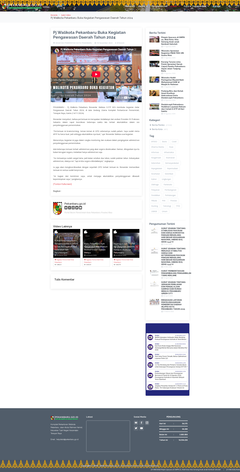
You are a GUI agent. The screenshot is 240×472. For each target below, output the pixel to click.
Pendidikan (155, 195)
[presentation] (55, 247)
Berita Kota (159, 129)
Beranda (130, 6)
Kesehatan (155, 174)
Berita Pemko (161, 125)
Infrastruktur (169, 152)
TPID (178, 206)
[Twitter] (76, 208)
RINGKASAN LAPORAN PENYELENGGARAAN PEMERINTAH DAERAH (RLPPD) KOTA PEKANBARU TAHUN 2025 (173, 304)
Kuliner (154, 179)
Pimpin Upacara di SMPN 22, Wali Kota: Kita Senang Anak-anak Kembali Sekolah (173, 40)
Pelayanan (155, 190)
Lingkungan (166, 179)
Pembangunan (170, 190)
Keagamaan (156, 157)
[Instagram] (73, 208)
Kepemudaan (172, 168)
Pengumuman (159, 6)
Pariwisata (168, 184)
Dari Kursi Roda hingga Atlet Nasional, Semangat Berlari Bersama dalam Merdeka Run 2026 (171, 348)
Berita (141, 6)
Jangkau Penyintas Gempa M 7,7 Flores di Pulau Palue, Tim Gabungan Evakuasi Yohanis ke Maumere (171, 388)
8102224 (120, 43)
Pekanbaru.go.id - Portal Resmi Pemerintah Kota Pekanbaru (132, 465)
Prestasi (173, 200)
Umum (164, 211)
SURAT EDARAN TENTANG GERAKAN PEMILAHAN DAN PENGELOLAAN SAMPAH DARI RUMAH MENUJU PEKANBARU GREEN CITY (173, 288)
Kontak (217, 6)
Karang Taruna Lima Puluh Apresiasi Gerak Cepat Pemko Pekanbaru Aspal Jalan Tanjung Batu (173, 66)
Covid (174, 141)
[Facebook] (69, 208)
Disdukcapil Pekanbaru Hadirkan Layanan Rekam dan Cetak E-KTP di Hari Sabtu (173, 107)
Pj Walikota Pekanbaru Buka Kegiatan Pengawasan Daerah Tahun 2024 (89, 34)
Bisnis (164, 141)
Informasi (155, 152)
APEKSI (154, 141)
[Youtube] (80, 208)
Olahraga (155, 184)
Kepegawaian (156, 168)
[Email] (66, 208)
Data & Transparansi (195, 6)
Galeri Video (66, 15)
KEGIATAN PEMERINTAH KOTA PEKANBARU (73, 43)
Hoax (171, 147)
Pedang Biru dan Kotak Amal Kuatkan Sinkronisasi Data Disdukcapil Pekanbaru (172, 94)
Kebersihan (155, 163)
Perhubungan (170, 195)
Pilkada (154, 200)
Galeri (174, 6)
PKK (163, 200)
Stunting (154, 206)
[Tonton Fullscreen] (62, 184)
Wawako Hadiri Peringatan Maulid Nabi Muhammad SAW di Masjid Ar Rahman (172, 81)
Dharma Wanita (157, 147)
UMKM (154, 211)
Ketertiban (169, 174)
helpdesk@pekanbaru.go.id (67, 439)
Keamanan (170, 157)
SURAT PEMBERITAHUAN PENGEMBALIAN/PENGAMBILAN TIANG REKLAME (176, 273)
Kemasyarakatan (172, 163)
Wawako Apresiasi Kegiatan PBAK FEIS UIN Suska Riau (172, 53)
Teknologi (167, 206)
